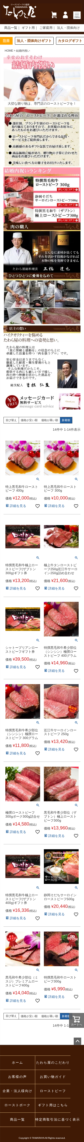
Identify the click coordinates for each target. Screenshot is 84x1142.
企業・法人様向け (17, 1091)
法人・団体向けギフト (34, 41)
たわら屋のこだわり (53, 1062)
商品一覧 (10, 28)
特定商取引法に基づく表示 (52, 1119)
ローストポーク (17, 1105)
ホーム (17, 1062)
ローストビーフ (53, 1091)
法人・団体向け (68, 28)
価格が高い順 (49, 420)
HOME (9, 50)
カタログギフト (70, 41)
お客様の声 (17, 1077)
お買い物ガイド (53, 1077)
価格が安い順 (29, 420)
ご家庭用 (45, 28)
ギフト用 (28, 28)
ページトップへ (77, 1041)
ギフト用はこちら (53, 1105)
